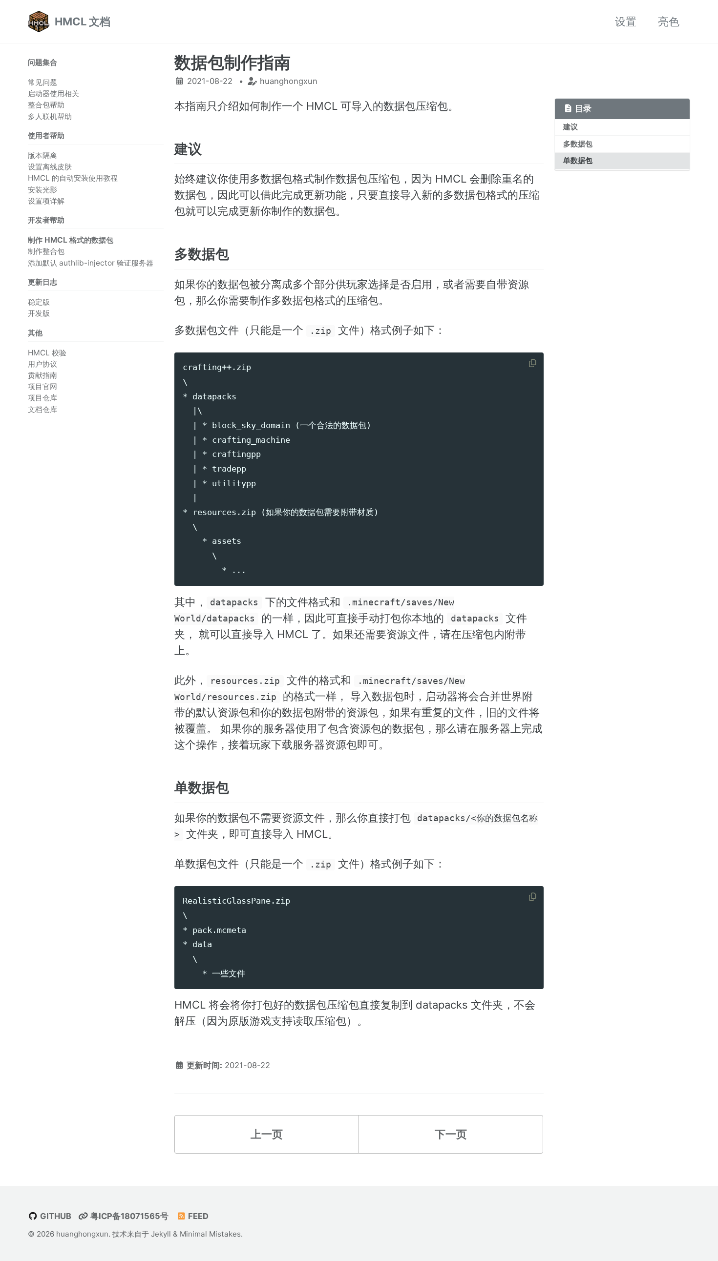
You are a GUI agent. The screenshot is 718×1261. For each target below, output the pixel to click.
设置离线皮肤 (50, 166)
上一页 (267, 1134)
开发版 (39, 313)
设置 (625, 21)
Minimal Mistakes (210, 1234)
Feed (197, 1216)
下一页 (451, 1134)
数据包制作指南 (232, 62)
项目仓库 (42, 398)
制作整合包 (46, 251)
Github (54, 1216)
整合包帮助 (46, 105)
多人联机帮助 (50, 116)
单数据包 (577, 160)
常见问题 (42, 82)
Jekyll (161, 1234)
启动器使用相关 (53, 93)
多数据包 (577, 143)
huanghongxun (82, 1234)
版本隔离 (42, 155)
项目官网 (42, 386)
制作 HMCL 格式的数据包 (70, 240)
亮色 (668, 21)
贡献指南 (42, 375)
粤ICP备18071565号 (128, 1216)
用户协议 (42, 364)
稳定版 (39, 302)
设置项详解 (46, 201)
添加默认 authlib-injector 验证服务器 (90, 263)
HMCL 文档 (82, 21)
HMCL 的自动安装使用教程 (73, 178)
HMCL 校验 (47, 352)
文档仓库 (42, 409)
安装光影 (42, 189)
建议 (570, 126)
